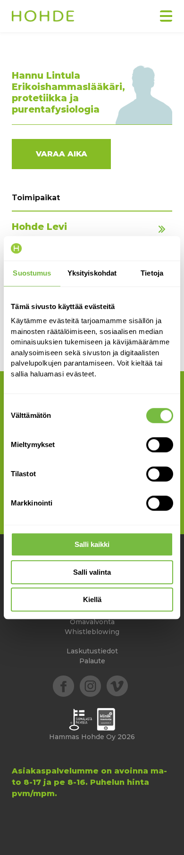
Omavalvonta (92, 622)
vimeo (117, 686)
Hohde (43, 17)
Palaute (92, 661)
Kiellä (92, 599)
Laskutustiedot (92, 651)
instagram (90, 686)
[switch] (159, 444)
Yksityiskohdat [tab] (92, 273)
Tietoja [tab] (152, 273)
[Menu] (166, 16)
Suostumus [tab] (32, 273)
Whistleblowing (92, 631)
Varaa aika (61, 153)
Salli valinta (92, 572)
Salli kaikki (92, 544)
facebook (63, 686)
